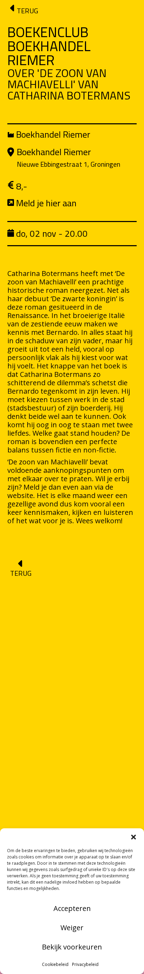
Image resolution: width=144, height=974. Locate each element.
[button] (133, 837)
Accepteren (72, 908)
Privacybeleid (85, 964)
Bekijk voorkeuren (72, 947)
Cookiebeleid (55, 964)
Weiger (72, 927)
